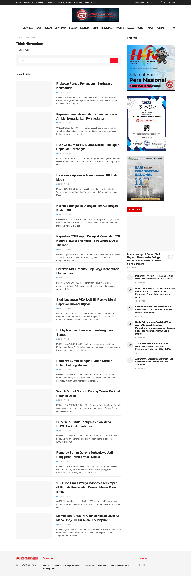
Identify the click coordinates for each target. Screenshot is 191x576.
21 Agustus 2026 (64, 524)
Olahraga (60, 27)
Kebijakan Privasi (38, 2)
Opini (95, 27)
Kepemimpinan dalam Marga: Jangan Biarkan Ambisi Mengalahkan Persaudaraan (87, 116)
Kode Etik (60, 2)
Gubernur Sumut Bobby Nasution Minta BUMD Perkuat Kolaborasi (83, 424)
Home (18, 37)
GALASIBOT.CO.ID (29, 565)
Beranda (19, 2)
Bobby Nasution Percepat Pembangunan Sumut (84, 332)
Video (151, 27)
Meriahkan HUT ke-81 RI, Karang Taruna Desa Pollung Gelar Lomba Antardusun (154, 277)
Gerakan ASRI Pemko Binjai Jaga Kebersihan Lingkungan (87, 271)
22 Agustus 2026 (64, 92)
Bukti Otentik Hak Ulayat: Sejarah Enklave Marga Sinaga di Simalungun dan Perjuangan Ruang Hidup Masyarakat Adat (155, 293)
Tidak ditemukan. (29, 37)
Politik (120, 27)
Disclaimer (51, 2)
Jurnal (161, 27)
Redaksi (27, 2)
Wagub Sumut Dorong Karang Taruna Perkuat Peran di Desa (88, 393)
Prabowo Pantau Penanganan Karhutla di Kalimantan (84, 85)
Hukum (48, 27)
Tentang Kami (89, 2)
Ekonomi (84, 27)
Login (172, 2)
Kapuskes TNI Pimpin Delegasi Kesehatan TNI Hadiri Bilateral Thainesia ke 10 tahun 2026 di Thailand (88, 240)
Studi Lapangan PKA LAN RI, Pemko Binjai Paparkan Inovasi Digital (86, 301)
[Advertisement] (151, 395)
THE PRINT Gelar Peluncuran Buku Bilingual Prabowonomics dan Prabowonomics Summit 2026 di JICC (153, 346)
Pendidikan (107, 27)
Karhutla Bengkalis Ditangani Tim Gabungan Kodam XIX (87, 207)
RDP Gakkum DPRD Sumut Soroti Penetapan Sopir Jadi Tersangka (87, 146)
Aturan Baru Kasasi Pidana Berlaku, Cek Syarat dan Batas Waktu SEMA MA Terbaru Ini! (154, 361)
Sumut (140, 27)
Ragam (130, 27)
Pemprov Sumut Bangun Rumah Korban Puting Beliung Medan (84, 362)
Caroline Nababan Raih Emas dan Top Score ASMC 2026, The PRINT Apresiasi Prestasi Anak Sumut (154, 309)
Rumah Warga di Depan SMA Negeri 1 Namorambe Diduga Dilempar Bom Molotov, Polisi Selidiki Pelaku (144, 259)
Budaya (73, 27)
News (38, 27)
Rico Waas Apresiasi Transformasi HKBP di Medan (86, 177)
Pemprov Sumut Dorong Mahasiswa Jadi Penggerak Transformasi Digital (84, 454)
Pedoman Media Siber (74, 2)
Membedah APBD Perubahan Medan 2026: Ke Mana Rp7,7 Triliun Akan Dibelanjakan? (87, 517)
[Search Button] (114, 60)
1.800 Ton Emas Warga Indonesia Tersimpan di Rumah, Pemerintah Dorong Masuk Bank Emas (86, 487)
